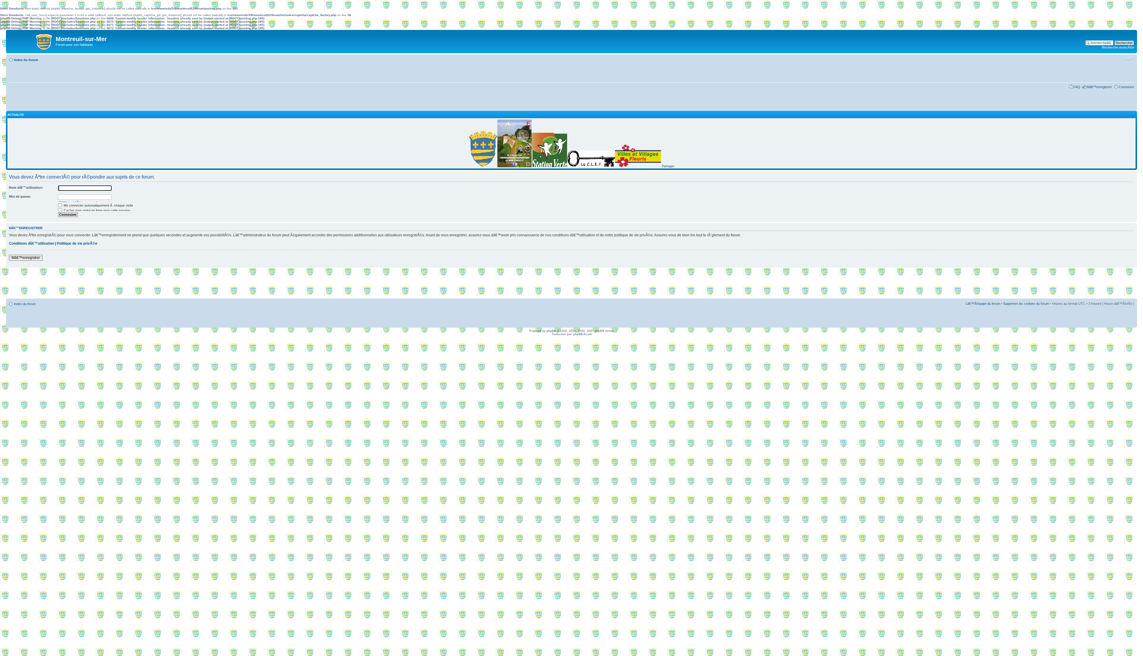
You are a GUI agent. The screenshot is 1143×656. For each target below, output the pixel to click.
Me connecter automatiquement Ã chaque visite (98, 205)
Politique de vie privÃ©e (77, 243)
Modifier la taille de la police (1129, 58)
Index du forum (26, 60)
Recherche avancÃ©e (1118, 47)
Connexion (1126, 87)
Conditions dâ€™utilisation (31, 243)
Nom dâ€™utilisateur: (26, 187)
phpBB (551, 330)
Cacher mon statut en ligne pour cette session (96, 210)
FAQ (1077, 87)
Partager (668, 166)
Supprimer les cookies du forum (1026, 303)
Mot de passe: (20, 196)
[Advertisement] (571, 283)
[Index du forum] (31, 40)
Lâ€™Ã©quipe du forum (983, 303)
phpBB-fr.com (582, 334)
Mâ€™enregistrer (1099, 87)
